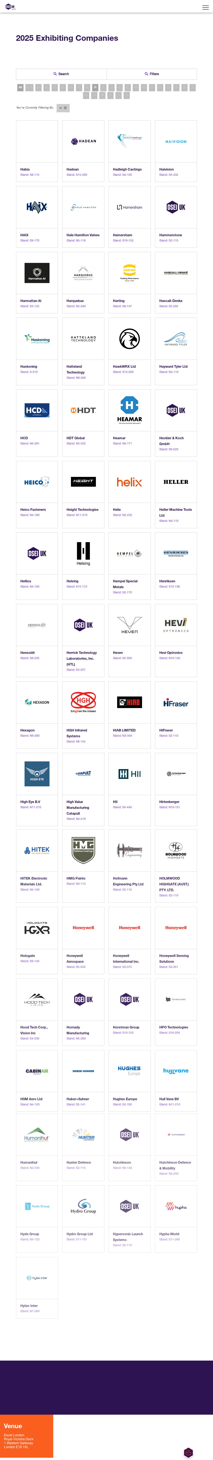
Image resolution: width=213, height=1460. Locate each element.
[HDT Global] (83, 410)
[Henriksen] (176, 553)
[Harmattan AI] (37, 273)
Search (63, 74)
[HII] (130, 774)
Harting (119, 301)
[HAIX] (37, 207)
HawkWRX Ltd (124, 367)
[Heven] (130, 625)
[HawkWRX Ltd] (130, 339)
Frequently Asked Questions (50, 1388)
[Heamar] (130, 410)
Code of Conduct (50, 1395)
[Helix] (130, 482)
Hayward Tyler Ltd (173, 367)
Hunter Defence (79, 1165)
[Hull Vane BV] (176, 1072)
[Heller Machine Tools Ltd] (176, 482)
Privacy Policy (48, 1409)
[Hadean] (83, 141)
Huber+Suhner (78, 1100)
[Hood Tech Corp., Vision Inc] (37, 1000)
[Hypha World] (176, 1209)
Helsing (72, 581)
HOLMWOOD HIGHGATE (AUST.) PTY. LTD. (174, 885)
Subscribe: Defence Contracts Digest (129, 1395)
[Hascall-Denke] (176, 273)
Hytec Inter (29, 1308)
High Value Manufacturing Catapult (78, 808)
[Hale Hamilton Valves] (83, 207)
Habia (25, 169)
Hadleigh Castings (127, 169)
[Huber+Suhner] (83, 1072)
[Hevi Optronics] (176, 625)
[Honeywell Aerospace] (83, 929)
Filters (154, 74)
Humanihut (28, 1165)
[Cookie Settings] (188, 1453)
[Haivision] (176, 141)
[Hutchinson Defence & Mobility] (176, 1137)
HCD (24, 438)
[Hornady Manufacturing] (83, 1000)
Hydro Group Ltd (80, 1237)
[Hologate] (37, 929)
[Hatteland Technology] (83, 339)
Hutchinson (122, 1165)
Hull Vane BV (169, 1100)
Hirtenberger (169, 802)
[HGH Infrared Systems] (83, 702)
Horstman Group (126, 1028)
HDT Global (76, 438)
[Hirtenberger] (176, 774)
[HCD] (37, 410)
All (20, 87)
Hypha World (169, 1237)
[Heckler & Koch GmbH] (176, 410)
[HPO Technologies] (176, 1000)
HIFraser (166, 730)
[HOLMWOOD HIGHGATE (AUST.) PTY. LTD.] (176, 851)
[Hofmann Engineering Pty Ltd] (130, 851)
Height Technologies (83, 510)
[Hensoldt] (37, 625)
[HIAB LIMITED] (130, 702)
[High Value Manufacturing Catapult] (83, 774)
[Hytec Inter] (37, 1281)
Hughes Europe (125, 1100)
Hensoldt (27, 653)
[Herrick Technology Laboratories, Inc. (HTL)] (83, 625)
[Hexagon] (37, 702)
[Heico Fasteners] (37, 482)
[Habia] (37, 141)
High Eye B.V (30, 802)
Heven (118, 653)
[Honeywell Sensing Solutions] (176, 929)
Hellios (25, 581)
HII (115, 802)
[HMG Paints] (83, 851)
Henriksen (167, 581)
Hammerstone (170, 235)
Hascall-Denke (170, 301)
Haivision (166, 169)
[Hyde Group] (37, 1209)
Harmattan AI (30, 301)
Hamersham (122, 235)
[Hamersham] (130, 207)
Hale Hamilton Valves (83, 235)
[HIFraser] (176, 702)
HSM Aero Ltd (31, 1100)
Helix (117, 510)
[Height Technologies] (83, 482)
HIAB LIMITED (124, 730)
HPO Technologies (173, 1028)
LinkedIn (124, 1386)
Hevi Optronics (171, 653)
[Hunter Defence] (83, 1137)
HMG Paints (76, 879)
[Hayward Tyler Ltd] (176, 339)
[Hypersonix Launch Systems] (130, 1209)
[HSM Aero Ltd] (37, 1072)
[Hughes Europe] (130, 1072)
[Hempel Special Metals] (130, 553)
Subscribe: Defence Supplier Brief (129, 1407)
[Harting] (130, 273)
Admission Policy (50, 1415)
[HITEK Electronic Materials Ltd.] (37, 851)
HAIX (24, 235)
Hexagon (27, 730)
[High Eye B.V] (37, 774)
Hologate (27, 957)
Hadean (73, 169)
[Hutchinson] (130, 1137)
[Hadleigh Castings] (130, 141)
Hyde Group (29, 1237)
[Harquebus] (83, 273)
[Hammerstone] (176, 207)
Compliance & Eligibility (48, 1402)
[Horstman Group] (130, 1000)
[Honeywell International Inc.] (130, 929)
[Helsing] (83, 553)
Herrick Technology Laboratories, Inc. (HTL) (82, 658)
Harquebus (75, 301)
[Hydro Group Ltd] (83, 1209)
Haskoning (28, 367)
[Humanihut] (37, 1137)
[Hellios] (37, 553)
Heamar (119, 438)
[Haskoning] (37, 339)
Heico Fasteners (33, 510)
